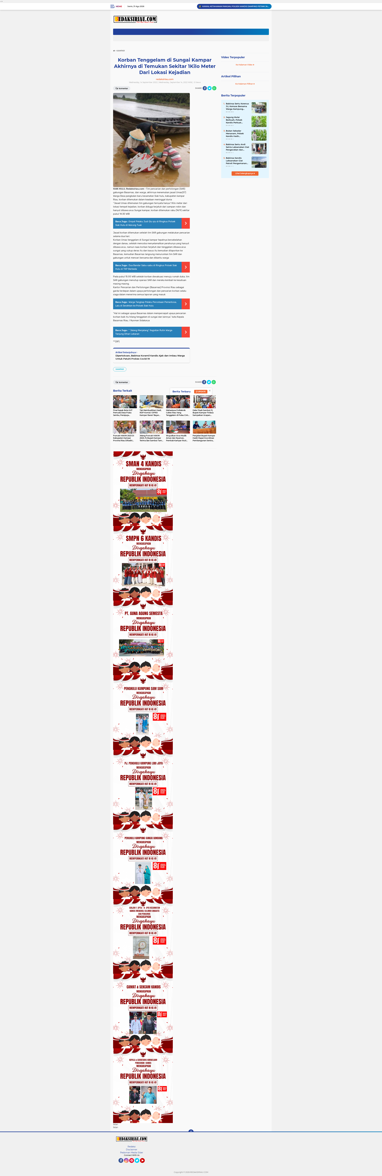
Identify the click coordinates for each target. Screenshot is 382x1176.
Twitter (138, 1164)
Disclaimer (131, 1149)
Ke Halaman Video (244, 65)
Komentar (123, 88)
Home (119, 6)
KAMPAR (120, 369)
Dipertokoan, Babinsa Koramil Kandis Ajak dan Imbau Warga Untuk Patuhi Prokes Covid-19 (150, 357)
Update (201, 391)
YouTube (144, 1164)
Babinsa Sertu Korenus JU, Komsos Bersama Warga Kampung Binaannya (237, 106)
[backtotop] (191, 1132)
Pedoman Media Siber (131, 1152)
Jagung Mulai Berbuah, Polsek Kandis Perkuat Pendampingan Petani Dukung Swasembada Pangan (237, 120)
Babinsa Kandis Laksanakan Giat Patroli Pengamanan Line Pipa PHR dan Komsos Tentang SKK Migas (236, 161)
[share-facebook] (205, 88)
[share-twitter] (209, 88)
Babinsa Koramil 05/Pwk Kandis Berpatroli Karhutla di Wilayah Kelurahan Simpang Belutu (235, 6)
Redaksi (132, 1146)
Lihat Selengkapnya (244, 173)
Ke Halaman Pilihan (244, 84)
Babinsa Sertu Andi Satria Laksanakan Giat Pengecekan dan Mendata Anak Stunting (237, 147)
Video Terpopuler (233, 57)
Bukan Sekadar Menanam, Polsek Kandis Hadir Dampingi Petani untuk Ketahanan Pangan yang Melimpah (235, 134)
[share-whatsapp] (214, 88)
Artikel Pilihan (231, 76)
